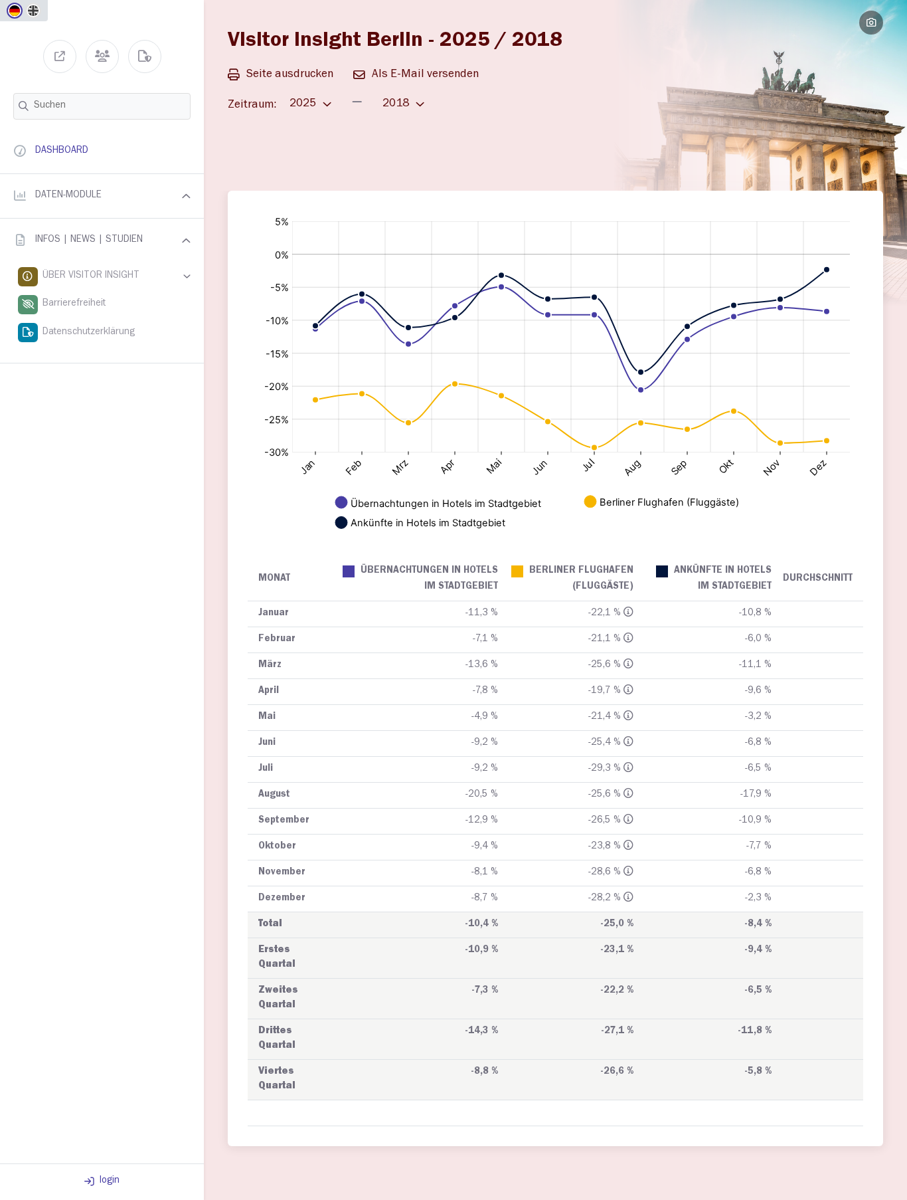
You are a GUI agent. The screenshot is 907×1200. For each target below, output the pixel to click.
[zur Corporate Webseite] (59, 56)
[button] (102, 196)
